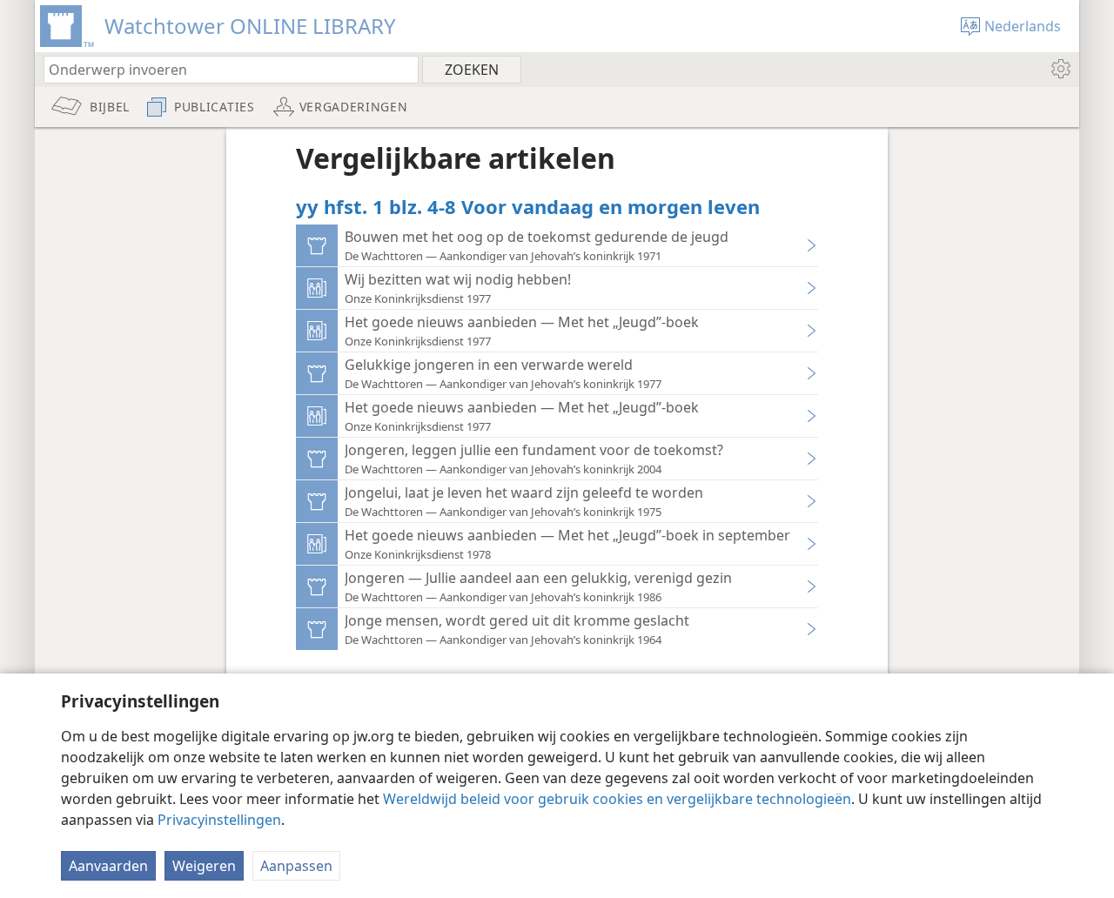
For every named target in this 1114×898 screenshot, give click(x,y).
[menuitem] (1059, 69)
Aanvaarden (108, 865)
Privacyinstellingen (219, 819)
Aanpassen (296, 865)
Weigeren (204, 865)
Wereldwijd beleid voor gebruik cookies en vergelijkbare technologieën (617, 798)
